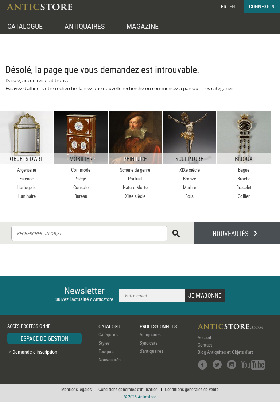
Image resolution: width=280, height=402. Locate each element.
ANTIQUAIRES (85, 26)
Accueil (204, 337)
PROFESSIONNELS (158, 326)
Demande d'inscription (34, 351)
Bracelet (244, 187)
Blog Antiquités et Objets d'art (225, 352)
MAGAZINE (143, 26)
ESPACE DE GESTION (44, 338)
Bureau (80, 196)
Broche (243, 178)
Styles (104, 343)
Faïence (26, 178)
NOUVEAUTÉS (230, 233)
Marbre (189, 187)
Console (81, 187)
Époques (106, 351)
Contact (205, 344)
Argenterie (26, 169)
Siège (81, 178)
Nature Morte (135, 187)
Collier (244, 196)
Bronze (189, 178)
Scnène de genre (135, 169)
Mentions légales (76, 389)
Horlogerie (26, 187)
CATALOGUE (25, 26)
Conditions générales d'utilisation (128, 389)
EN (232, 6)
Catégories (108, 334)
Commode (80, 169)
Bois (189, 196)
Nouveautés (109, 359)
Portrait (135, 178)
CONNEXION (262, 6)
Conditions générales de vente (192, 389)
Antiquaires (150, 334)
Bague (243, 169)
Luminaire (27, 196)
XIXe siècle (135, 196)
